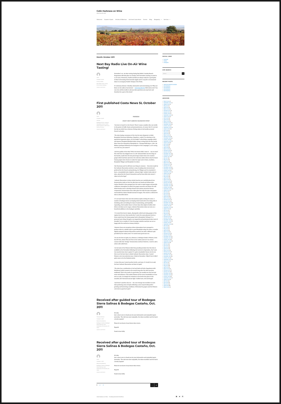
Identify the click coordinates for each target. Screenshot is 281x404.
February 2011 (167, 270)
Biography (157, 19)
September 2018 (167, 141)
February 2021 (167, 110)
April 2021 (166, 107)
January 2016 (167, 182)
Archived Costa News (135, 19)
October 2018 (167, 139)
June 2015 (166, 193)
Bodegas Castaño (101, 323)
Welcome (99, 19)
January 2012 (167, 253)
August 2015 (166, 190)
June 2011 (166, 264)
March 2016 (166, 179)
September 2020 (167, 115)
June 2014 (166, 211)
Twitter (165, 61)
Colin (98, 77)
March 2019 (166, 135)
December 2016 (167, 167)
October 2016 (167, 170)
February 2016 (167, 181)
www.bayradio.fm (140, 88)
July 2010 (166, 281)
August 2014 (166, 208)
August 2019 (166, 129)
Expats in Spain (108, 19)
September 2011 (167, 259)
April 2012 (166, 248)
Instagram (166, 62)
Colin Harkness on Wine (109, 11)
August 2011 (166, 261)
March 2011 (166, 268)
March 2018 (166, 148)
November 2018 (167, 138)
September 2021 (167, 102)
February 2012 (167, 251)
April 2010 (166, 285)
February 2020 (167, 122)
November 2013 (167, 221)
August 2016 (166, 173)
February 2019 (167, 136)
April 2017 (166, 161)
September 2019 (167, 127)
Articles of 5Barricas (121, 19)
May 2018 (166, 145)
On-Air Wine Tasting (101, 85)
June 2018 (166, 144)
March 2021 (166, 109)
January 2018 (167, 152)
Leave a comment (101, 87)
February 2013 (167, 233)
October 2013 (167, 222)
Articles (98, 120)
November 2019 (167, 124)
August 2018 (166, 142)
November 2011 (167, 256)
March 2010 (166, 287)
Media (101, 81)
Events (145, 19)
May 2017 (166, 159)
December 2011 (167, 254)
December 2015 (167, 184)
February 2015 (167, 199)
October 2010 (167, 276)
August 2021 (166, 104)
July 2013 (166, 225)
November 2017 (167, 155)
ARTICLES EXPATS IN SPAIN (170, 84)
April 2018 (166, 147)
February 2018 (167, 150)
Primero (102, 127)
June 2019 (166, 130)
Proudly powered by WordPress (116, 396)
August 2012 (166, 242)
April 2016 (166, 178)
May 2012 (166, 247)
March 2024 (166, 101)
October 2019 (167, 125)
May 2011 (166, 265)
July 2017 (166, 158)
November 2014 (167, 204)
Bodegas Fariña (100, 122)
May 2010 (166, 284)
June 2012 (166, 245)
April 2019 (166, 133)
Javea (106, 83)
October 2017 (167, 156)
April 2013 (166, 230)
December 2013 (167, 219)
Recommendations (101, 321)
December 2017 (167, 153)
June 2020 (166, 118)
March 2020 (166, 121)
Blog (150, 19)
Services (166, 19)
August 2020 (166, 116)
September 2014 (167, 207)
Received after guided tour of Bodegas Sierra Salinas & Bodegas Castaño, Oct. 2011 (126, 303)
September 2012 (167, 241)
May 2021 (166, 105)
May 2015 (166, 195)
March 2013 (166, 231)
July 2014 (166, 210)
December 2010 (167, 273)
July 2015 (166, 191)
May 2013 (166, 228)
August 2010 (166, 279)
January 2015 (167, 201)
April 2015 (166, 196)
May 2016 (166, 176)
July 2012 (166, 244)
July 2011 (166, 262)
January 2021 (167, 112)
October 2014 (167, 205)
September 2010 (167, 277)
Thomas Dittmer (100, 316)
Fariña (98, 127)
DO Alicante (104, 326)
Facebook (166, 59)
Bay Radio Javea (100, 83)
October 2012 (167, 239)
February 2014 (167, 216)
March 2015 (166, 198)
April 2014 (166, 215)
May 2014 (166, 213)
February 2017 (167, 164)
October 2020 (167, 113)
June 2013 (166, 227)
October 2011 (167, 258)
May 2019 (166, 132)
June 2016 (166, 175)
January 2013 (167, 234)
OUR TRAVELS (167, 86)
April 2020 (166, 119)
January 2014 (167, 218)
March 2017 (166, 162)
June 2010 (166, 282)
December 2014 (167, 202)
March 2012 (166, 250)
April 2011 (166, 267)
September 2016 (167, 172)
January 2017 (167, 165)
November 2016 (167, 168)
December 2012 (167, 236)
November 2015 (167, 185)
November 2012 (167, 238)
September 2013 (167, 224)
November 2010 (167, 274)
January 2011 (166, 271)
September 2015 (167, 188)
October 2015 (167, 187)
